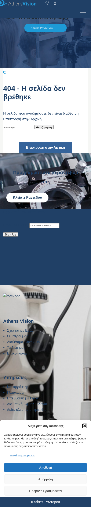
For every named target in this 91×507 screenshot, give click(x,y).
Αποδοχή (45, 467)
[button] (85, 426)
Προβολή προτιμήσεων (45, 491)
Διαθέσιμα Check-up (23, 342)
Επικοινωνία (17, 353)
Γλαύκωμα (15, 393)
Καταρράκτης (17, 387)
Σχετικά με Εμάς (20, 330)
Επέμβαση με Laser (23, 398)
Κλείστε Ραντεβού (27, 197)
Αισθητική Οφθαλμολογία (27, 404)
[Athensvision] (44, 3)
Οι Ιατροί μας (17, 336)
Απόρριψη (45, 479)
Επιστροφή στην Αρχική (45, 147)
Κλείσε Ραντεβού (42, 28)
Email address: (16, 225)
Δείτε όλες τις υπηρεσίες (26, 410)
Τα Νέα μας (16, 348)
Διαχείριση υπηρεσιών (22, 455)
